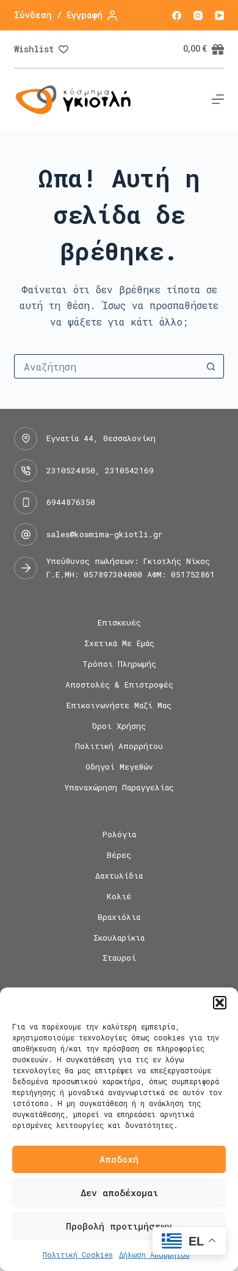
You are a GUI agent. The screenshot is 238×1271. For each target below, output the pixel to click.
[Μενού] (218, 99)
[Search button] (211, 366)
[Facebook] (176, 15)
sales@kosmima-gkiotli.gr (104, 534)
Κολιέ (119, 896)
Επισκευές (119, 623)
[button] (220, 1003)
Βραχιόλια (119, 917)
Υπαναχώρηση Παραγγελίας (119, 787)
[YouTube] (219, 15)
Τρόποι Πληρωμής (119, 664)
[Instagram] (198, 15)
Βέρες (119, 855)
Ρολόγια (119, 834)
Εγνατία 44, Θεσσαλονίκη (101, 438)
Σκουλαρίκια (119, 938)
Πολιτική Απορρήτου (119, 746)
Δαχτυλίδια (119, 876)
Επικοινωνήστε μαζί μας (119, 705)
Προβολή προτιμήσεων (119, 1226)
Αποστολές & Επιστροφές (119, 685)
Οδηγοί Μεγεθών (119, 767)
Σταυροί (119, 958)
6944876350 (70, 501)
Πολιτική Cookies (78, 1254)
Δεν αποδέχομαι (119, 1192)
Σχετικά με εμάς (119, 643)
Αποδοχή (119, 1159)
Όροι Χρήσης (119, 726)
